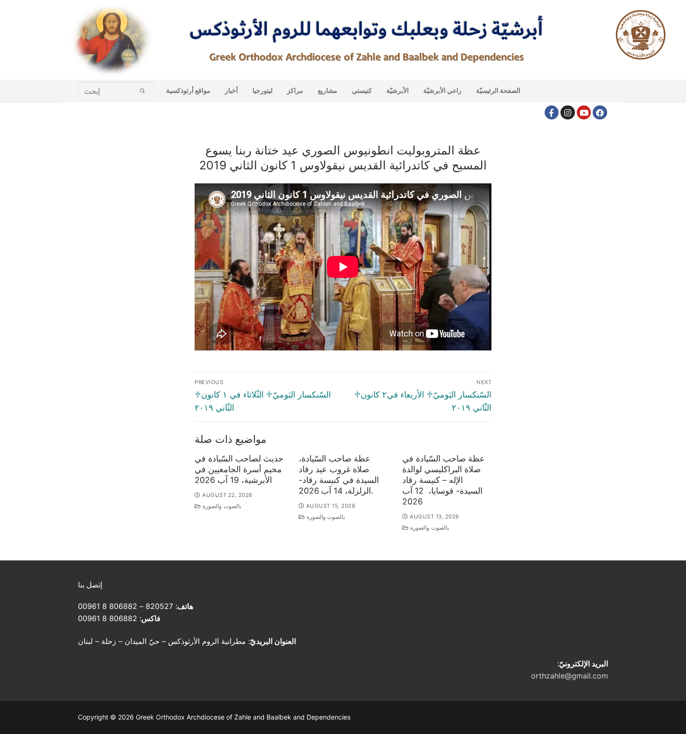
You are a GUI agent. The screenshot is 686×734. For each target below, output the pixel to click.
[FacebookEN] (600, 112)
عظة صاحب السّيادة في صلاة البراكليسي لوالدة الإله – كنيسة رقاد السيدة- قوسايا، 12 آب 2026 (443, 480)
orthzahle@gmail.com (569, 675)
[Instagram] (567, 112)
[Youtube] (584, 112)
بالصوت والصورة (221, 506)
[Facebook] (552, 112)
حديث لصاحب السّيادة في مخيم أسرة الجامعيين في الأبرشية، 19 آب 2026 (239, 469)
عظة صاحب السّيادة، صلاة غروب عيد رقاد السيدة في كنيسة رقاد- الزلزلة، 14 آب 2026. (339, 475)
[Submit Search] (142, 90)
